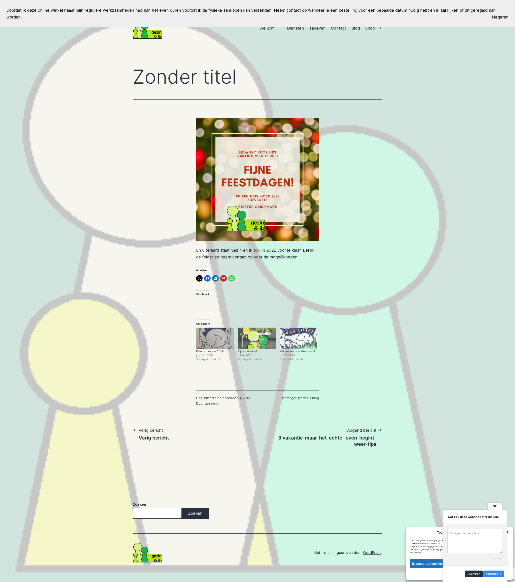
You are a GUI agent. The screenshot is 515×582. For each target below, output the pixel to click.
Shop (370, 28)
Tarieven (317, 28)
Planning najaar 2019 (210, 351)
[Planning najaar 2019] (215, 338)
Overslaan (474, 573)
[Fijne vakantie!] (257, 338)
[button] (507, 532)
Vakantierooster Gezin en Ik (298, 351)
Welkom (267, 28)
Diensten (295, 28)
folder (207, 257)
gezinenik (212, 403)
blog (315, 398)
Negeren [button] (500, 17)
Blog (355, 28)
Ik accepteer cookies (427, 564)
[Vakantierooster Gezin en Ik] (299, 338)
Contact (338, 28)
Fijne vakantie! (247, 351)
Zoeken (139, 504)
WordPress (372, 552)
